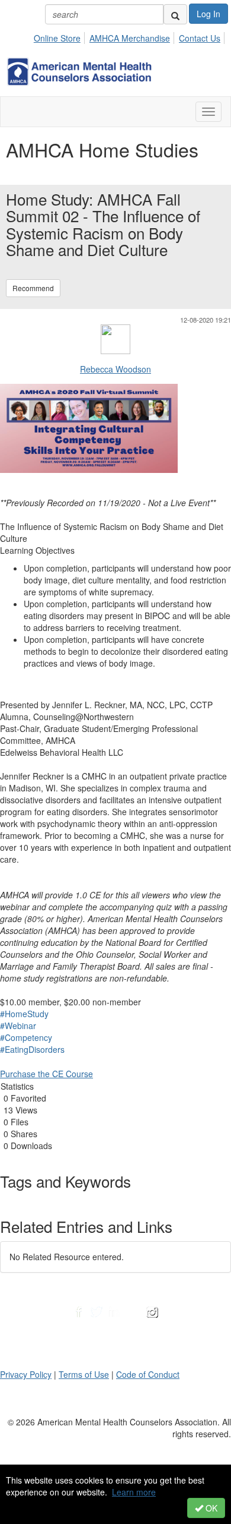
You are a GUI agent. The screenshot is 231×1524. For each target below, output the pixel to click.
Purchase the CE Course (46, 1074)
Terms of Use (84, 1374)
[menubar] (130, 36)
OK (210, 1508)
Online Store (57, 38)
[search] (175, 14)
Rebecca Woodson (115, 369)
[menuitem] (60, 36)
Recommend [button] (33, 288)
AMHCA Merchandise (129, 38)
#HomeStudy (24, 1014)
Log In (208, 14)
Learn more (134, 1492)
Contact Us (199, 38)
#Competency (26, 1037)
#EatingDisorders (32, 1049)
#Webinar (18, 1025)
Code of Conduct (147, 1374)
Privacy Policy (26, 1374)
